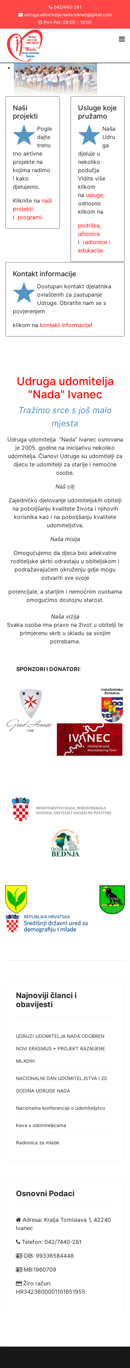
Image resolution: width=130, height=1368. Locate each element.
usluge (94, 195)
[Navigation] (122, 39)
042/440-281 (67, 7)
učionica (89, 233)
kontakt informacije (65, 325)
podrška (88, 225)
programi (30, 217)
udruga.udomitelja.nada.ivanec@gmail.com (68, 14)
